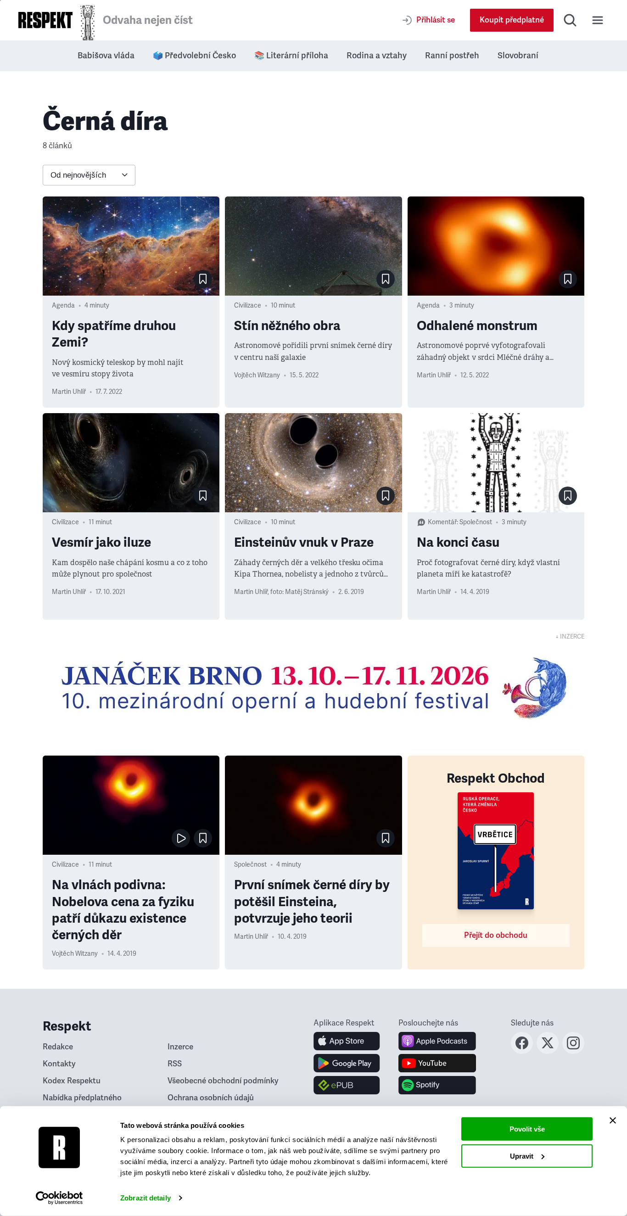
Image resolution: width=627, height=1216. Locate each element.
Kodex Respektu (72, 1081)
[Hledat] (570, 20)
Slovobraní (518, 55)
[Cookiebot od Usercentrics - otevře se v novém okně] (59, 1198)
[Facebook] (522, 1051)
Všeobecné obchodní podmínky (223, 1081)
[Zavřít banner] (613, 1120)
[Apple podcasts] (437, 1041)
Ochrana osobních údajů (211, 1098)
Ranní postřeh (452, 55)
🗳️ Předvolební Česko (194, 55)
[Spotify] (437, 1085)
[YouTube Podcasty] (437, 1063)
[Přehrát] (181, 838)
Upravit (521, 1156)
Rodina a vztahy (377, 55)
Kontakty (59, 1064)
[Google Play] (347, 1063)
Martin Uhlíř (69, 392)
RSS (175, 1064)
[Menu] (598, 20)
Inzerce (180, 1047)
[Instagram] (573, 1051)
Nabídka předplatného (82, 1098)
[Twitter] (548, 1051)
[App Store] (347, 1041)
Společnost (475, 522)
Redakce (58, 1047)
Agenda (63, 305)
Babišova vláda (106, 55)
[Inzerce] (313, 688)
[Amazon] (347, 1085)
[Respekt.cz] (45, 20)
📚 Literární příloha (291, 55)
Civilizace (247, 305)
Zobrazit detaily (145, 1198)
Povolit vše (527, 1129)
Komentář (442, 522)
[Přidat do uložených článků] (203, 279)
